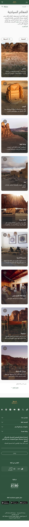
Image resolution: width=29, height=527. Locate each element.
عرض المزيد (15, 388)
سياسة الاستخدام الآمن (10, 513)
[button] (2, 2)
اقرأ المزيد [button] (25, 26)
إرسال (14, 453)
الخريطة (5, 39)
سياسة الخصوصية (21, 513)
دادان (17, 22)
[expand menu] (27, 2)
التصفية (23, 39)
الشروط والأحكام (15, 514)
